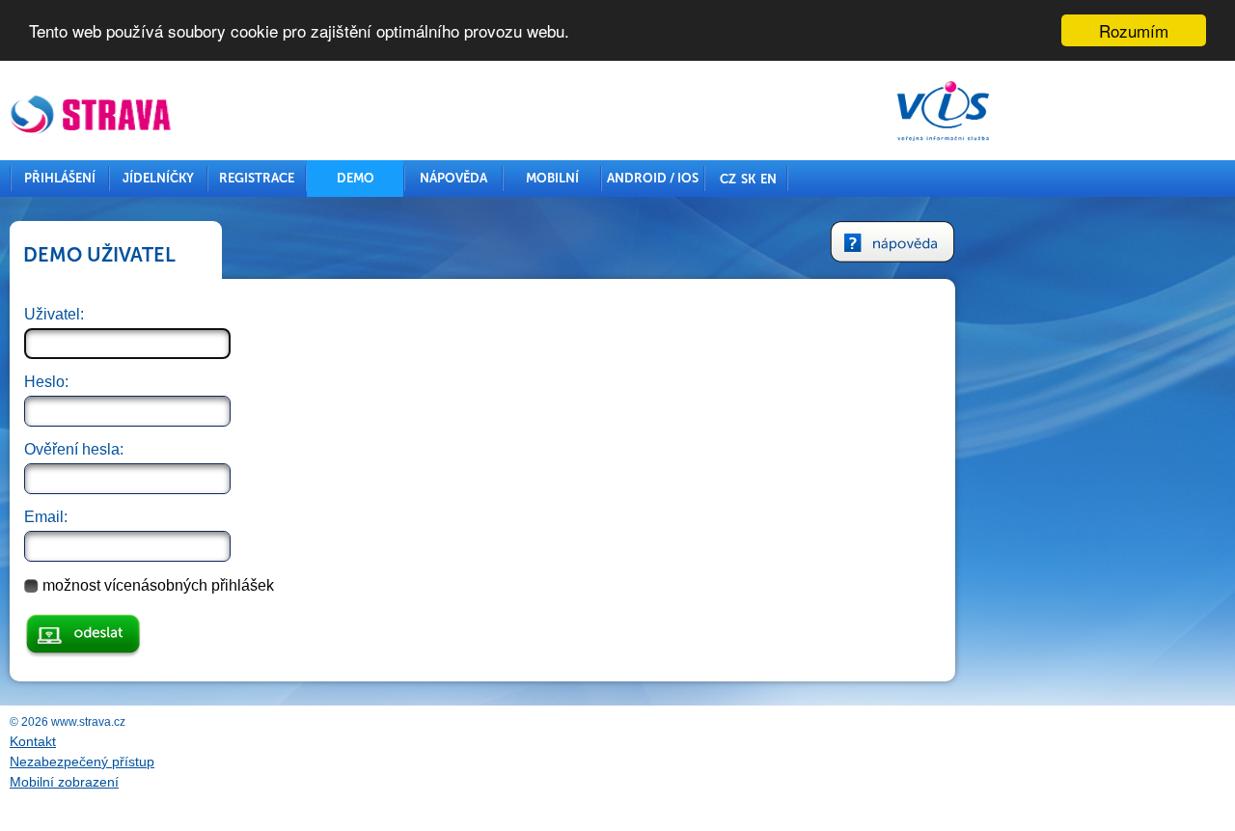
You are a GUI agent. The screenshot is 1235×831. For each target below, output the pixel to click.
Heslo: (46, 382)
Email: (46, 517)
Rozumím (1133, 30)
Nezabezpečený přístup (82, 761)
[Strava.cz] (91, 116)
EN (768, 179)
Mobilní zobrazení (64, 781)
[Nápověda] (892, 243)
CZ (728, 179)
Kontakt (33, 741)
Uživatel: (54, 314)
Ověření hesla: (74, 449)
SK (748, 179)
